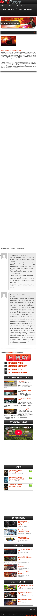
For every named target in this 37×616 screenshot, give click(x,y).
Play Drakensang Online (24, 390)
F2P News (3, 6)
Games (12, 6)
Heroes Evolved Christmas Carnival (23, 537)
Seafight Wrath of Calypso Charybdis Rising (23, 523)
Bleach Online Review (7, 60)
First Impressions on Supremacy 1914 (15, 471)
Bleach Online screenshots (17, 366)
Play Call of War (22, 381)
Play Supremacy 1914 (24, 409)
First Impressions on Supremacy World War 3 (16, 478)
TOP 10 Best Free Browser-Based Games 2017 (25, 558)
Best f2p (20, 6)
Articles (3, 9)
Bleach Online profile (15, 363)
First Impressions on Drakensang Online (15, 485)
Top (34, 609)
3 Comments (20, 473)
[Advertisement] (18, 159)
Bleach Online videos (15, 369)
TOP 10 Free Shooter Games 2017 (24, 565)
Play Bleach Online (18, 357)
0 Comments (23, 480)
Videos (20, 9)
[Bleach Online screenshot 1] (8, 45)
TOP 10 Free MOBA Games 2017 (24, 572)
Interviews (10, 9)
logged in (10, 352)
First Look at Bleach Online (17, 372)
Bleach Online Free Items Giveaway (11, 50)
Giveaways (28, 9)
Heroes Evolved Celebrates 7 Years (23, 530)
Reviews (27, 6)
